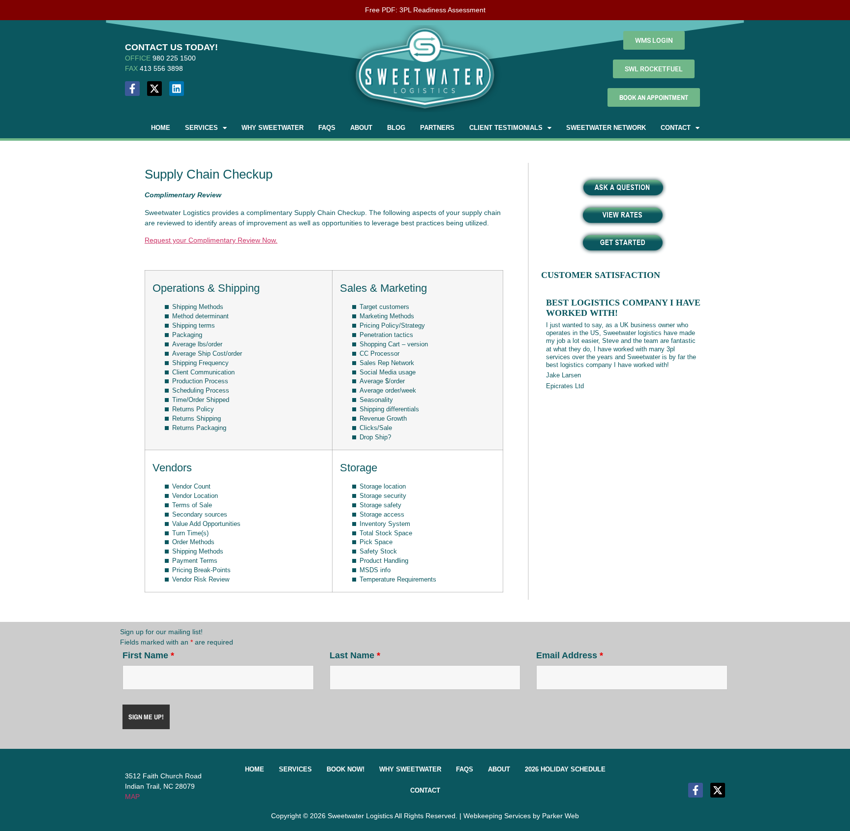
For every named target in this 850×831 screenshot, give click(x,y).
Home (160, 127)
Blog (396, 127)
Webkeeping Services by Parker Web (521, 816)
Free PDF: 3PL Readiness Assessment (425, 10)
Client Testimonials (506, 127)
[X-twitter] (154, 88)
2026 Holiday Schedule (565, 769)
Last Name (355, 655)
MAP (132, 796)
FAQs (326, 127)
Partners (437, 127)
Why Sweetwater (273, 127)
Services (201, 127)
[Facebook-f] (132, 88)
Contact (676, 127)
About (361, 127)
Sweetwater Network (606, 127)
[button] (206, 127)
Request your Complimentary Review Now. (211, 240)
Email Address (569, 655)
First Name (148, 655)
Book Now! (345, 769)
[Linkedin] (176, 88)
